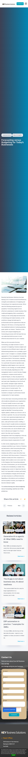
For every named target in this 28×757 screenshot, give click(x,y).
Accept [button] (13, 755)
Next (19, 505)
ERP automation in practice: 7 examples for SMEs (14, 624)
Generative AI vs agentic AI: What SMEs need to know (14, 539)
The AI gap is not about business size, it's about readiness (14, 582)
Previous (10, 505)
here (6, 491)
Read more (20, 556)
